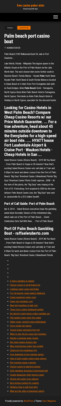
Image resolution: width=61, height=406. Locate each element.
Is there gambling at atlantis (22, 281)
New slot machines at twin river (24, 305)
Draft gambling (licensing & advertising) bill (29, 370)
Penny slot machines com (21, 301)
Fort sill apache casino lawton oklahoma (27, 293)
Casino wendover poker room (23, 297)
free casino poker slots (30, 5)
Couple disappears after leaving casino (27, 375)
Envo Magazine (49, 401)
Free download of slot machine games (27, 354)
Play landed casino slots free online (25, 317)
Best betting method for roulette (24, 383)
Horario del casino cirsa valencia (24, 379)
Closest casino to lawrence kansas (25, 366)
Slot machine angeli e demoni (23, 362)
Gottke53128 (23, 28)
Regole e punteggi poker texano (24, 338)
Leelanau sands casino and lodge (24, 289)
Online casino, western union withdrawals (28, 322)
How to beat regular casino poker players (28, 358)
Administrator (13, 48)
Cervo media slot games (20, 326)
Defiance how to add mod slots (24, 387)
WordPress (29, 401)
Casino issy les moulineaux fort (23, 350)
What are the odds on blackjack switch (27, 391)
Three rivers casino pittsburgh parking (26, 309)
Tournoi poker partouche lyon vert (25, 330)
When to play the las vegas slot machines (28, 334)
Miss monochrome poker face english (26, 346)
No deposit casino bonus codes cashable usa (30, 313)
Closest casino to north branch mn (25, 285)
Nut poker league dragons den (23, 342)
